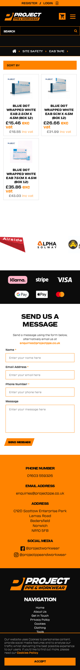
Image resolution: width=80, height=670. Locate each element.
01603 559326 (40, 475)
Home (40, 607)
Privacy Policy (40, 620)
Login (48, 3)
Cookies (40, 624)
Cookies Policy (27, 653)
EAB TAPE (56, 51)
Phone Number (18, 384)
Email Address (17, 367)
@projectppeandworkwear (43, 554)
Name (11, 350)
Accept (40, 661)
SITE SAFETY (32, 51)
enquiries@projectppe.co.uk (40, 343)
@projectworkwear (43, 548)
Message (12, 401)
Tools (40, 632)
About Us (40, 611)
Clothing (40, 628)
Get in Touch (40, 616)
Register (29, 3)
